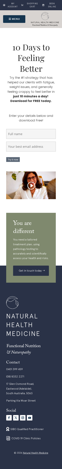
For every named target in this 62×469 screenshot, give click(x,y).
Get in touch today (30, 270)
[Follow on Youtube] (29, 417)
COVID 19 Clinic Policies (26, 438)
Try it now (13, 159)
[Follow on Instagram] (22, 417)
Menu (16, 19)
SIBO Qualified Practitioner (27, 429)
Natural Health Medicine (35, 452)
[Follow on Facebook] (9, 417)
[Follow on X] (16, 417)
